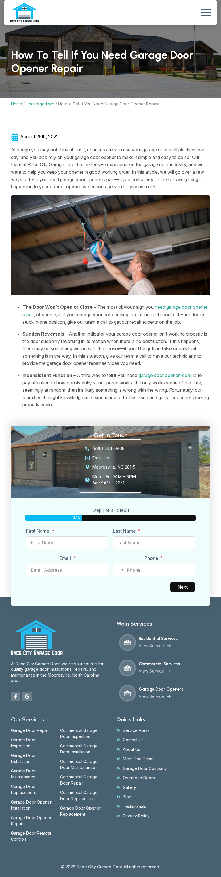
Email (65, 558)
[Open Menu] (206, 12)
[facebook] (15, 696)
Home (16, 103)
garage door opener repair (165, 375)
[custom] (27, 696)
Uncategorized (40, 103)
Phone (151, 558)
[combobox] (119, 570)
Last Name (124, 531)
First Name (37, 531)
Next (183, 587)
